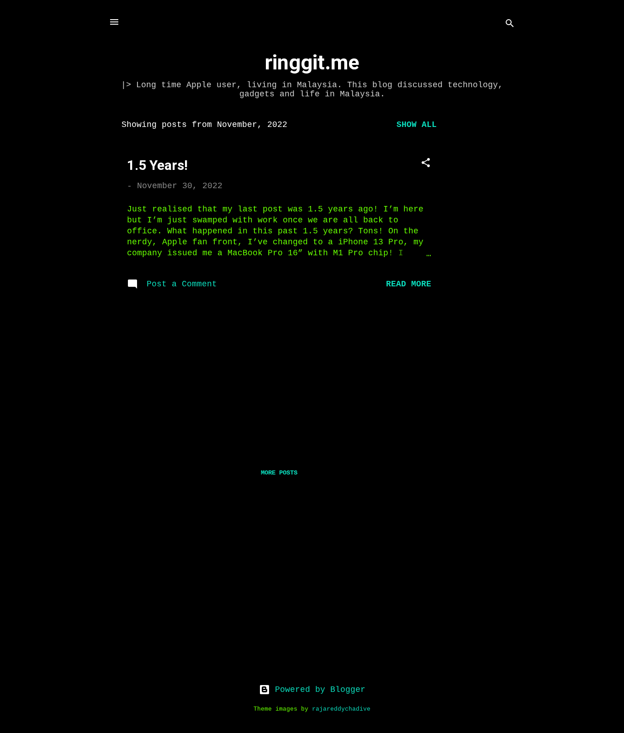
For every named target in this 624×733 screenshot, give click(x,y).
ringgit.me (312, 62)
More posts (279, 472)
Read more (408, 284)
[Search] (509, 25)
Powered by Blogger (317, 689)
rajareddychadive (341, 709)
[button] (425, 164)
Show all (417, 124)
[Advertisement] (486, 250)
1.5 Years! (157, 165)
